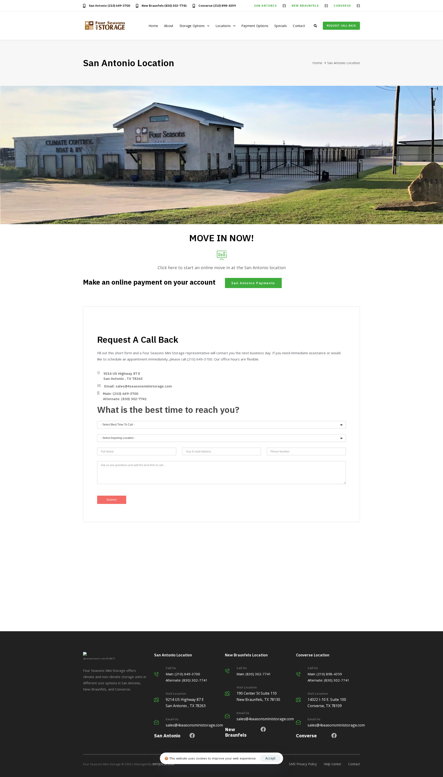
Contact (299, 26)
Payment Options (254, 26)
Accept (270, 758)
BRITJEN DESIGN (163, 764)
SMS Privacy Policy (303, 764)
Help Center (332, 764)
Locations (223, 26)
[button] (315, 25)
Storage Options (192, 26)
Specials (280, 26)
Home (153, 26)
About (168, 26)
